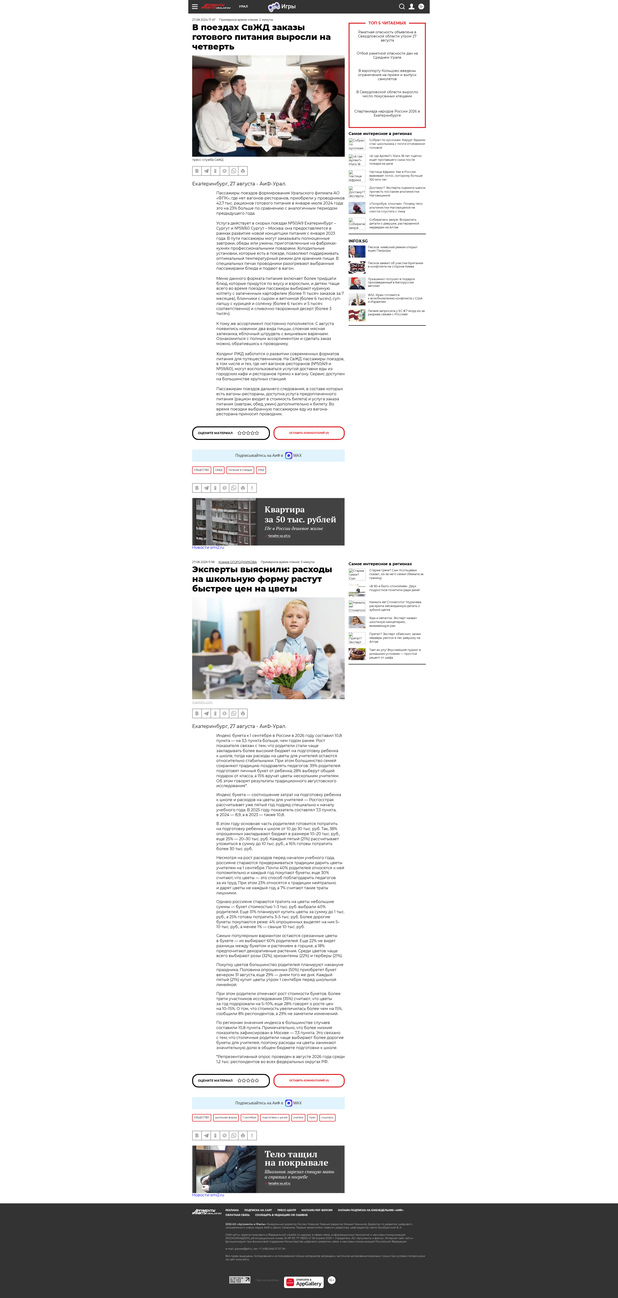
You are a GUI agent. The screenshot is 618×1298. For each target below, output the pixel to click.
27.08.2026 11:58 (203, 562)
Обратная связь (237, 1215)
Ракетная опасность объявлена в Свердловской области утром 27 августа (387, 36)
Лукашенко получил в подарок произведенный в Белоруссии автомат (391, 282)
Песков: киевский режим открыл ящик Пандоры (392, 249)
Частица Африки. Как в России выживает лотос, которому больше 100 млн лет (395, 175)
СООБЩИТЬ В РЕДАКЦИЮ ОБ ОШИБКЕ (281, 1215)
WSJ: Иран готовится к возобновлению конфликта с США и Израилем (395, 298)
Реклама (232, 1210)
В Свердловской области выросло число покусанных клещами (387, 94)
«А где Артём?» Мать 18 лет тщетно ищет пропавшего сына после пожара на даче (395, 159)
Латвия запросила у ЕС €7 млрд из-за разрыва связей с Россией (396, 312)
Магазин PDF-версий (317, 1210)
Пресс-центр (286, 1210)
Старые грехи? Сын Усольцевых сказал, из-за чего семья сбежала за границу (396, 574)
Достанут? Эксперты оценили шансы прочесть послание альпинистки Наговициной (397, 191)
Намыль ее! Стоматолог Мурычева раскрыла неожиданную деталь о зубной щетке (395, 606)
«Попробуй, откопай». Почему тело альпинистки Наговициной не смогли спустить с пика (396, 207)
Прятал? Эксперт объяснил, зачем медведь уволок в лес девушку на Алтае (395, 637)
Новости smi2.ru (208, 547)
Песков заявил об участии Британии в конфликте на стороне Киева (395, 264)
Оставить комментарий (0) (309, 433)
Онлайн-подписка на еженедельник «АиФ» (371, 1210)
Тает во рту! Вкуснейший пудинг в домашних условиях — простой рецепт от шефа (395, 653)
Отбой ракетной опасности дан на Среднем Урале (387, 55)
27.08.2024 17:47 (203, 19)
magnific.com (202, 702)
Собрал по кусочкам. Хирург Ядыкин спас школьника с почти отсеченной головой (397, 143)
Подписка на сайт (258, 1210)
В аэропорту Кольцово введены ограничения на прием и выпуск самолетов (387, 75)
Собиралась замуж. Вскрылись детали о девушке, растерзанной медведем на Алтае (394, 223)
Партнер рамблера (267, 1280)
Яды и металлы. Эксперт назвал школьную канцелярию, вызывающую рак (393, 622)
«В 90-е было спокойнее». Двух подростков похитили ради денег (394, 588)
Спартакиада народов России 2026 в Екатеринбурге (387, 113)
